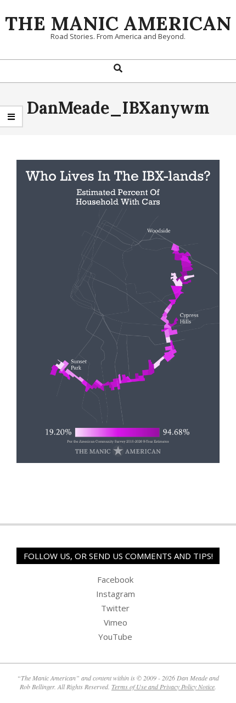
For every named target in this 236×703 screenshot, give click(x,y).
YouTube (115, 636)
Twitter (115, 607)
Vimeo (115, 622)
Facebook (115, 579)
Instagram (115, 593)
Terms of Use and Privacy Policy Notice (163, 686)
